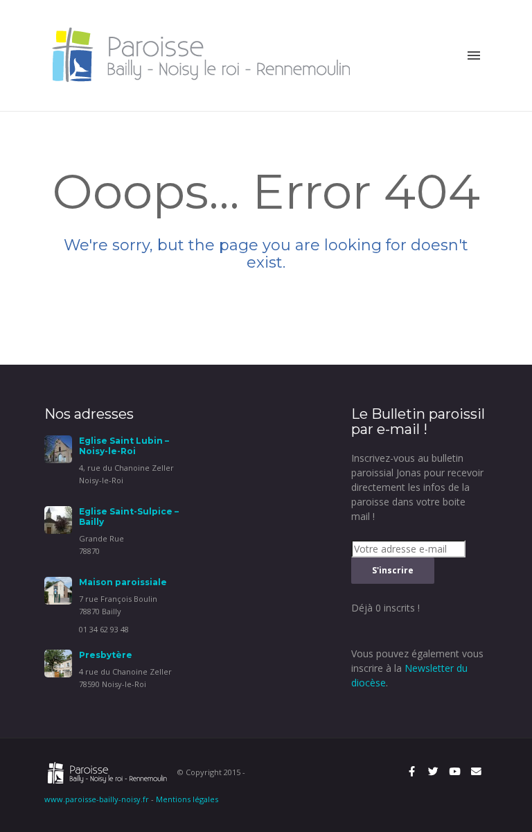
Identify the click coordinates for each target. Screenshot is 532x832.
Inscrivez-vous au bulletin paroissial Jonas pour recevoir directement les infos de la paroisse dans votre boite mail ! (417, 487)
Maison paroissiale (123, 582)
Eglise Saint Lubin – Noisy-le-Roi (124, 445)
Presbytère (105, 655)
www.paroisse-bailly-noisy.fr (96, 799)
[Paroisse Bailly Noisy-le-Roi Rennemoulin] (205, 54)
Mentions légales (187, 799)
